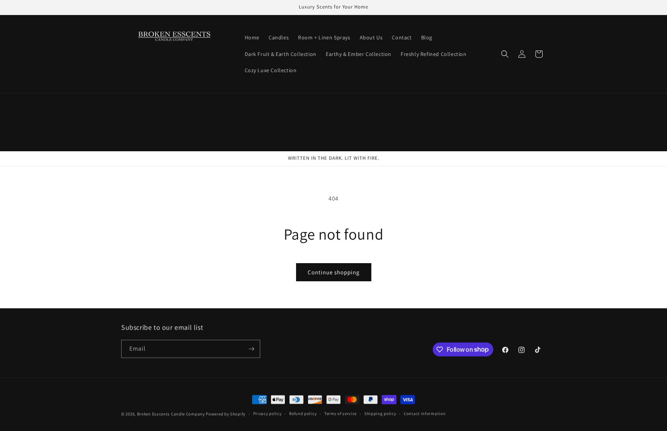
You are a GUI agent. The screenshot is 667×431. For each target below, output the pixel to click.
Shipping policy (380, 413)
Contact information (424, 413)
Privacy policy (267, 413)
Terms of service (340, 413)
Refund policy (303, 413)
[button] (504, 54)
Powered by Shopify (225, 413)
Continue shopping (334, 272)
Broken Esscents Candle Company (171, 413)
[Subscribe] (251, 348)
